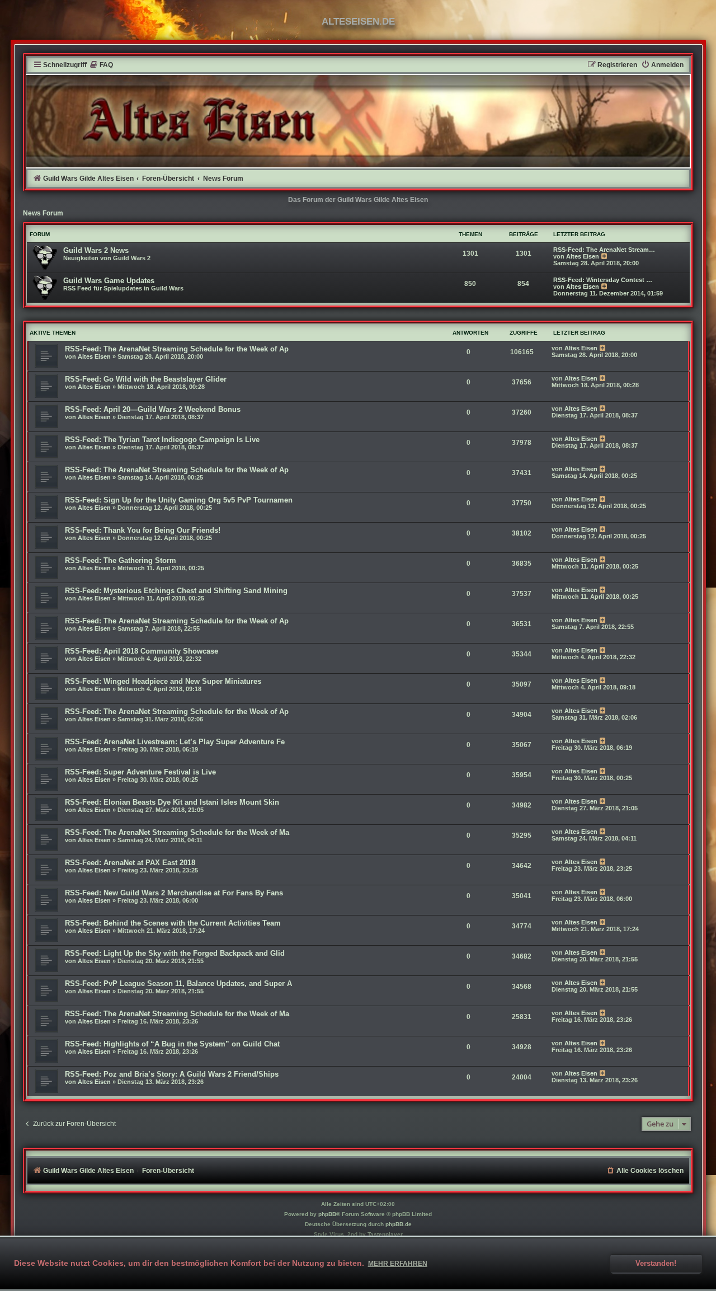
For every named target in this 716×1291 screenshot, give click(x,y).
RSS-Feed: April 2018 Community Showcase (141, 651)
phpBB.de (398, 1224)
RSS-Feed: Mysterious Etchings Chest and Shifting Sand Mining (176, 590)
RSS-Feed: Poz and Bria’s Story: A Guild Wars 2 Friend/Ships (173, 1074)
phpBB (327, 1214)
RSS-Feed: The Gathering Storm (120, 560)
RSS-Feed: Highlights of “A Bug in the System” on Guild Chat (172, 1044)
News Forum (43, 213)
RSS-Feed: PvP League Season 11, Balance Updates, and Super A (178, 983)
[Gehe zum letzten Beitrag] (603, 348)
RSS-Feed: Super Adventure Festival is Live (140, 772)
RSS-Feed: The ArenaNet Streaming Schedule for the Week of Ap (177, 349)
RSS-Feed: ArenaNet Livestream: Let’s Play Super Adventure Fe (175, 742)
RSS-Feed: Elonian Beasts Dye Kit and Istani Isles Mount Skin (172, 802)
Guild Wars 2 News (96, 250)
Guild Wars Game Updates (108, 280)
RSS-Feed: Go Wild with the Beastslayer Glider (146, 379)
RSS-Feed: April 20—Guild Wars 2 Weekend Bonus (153, 409)
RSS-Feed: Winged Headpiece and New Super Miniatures (163, 681)
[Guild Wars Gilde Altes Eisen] (358, 121)
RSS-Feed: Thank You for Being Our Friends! (142, 530)
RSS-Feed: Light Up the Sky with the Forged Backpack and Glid (175, 953)
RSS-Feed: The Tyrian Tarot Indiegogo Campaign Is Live (162, 439)
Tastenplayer (385, 1234)
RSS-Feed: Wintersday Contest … (602, 279)
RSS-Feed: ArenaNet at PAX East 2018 (130, 862)
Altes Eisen (582, 256)
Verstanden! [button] (655, 1263)
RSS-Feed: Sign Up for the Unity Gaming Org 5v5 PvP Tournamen (179, 500)
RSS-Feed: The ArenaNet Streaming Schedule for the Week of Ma (177, 832)
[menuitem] (101, 65)
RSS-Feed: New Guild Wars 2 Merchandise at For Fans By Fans (174, 893)
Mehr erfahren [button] (397, 1263)
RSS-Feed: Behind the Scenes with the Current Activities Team (173, 923)
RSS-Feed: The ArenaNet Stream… (604, 249)
